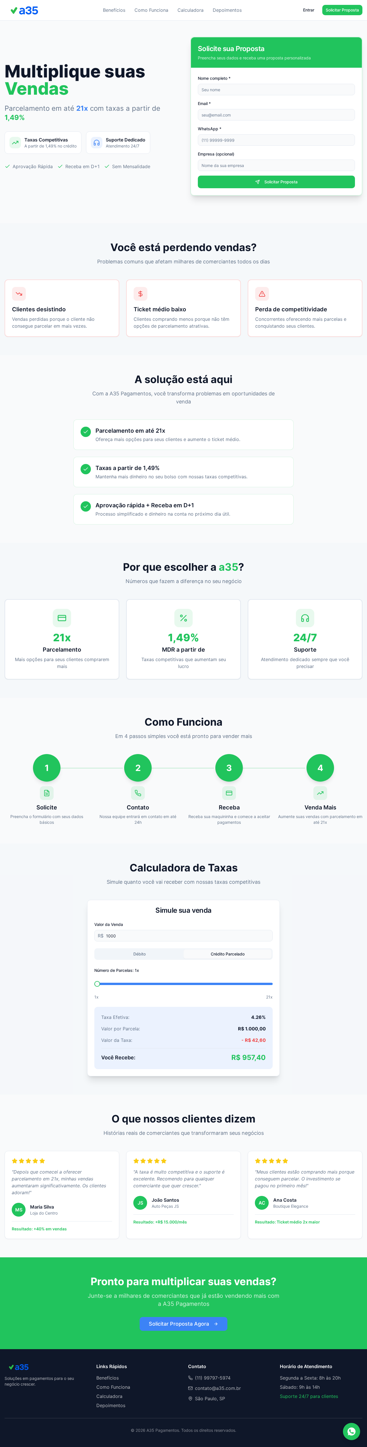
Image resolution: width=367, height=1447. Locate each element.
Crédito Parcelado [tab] (228, 953)
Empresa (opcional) (216, 154)
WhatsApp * (209, 128)
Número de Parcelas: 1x (116, 970)
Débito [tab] (139, 953)
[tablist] (183, 954)
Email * (204, 103)
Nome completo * (214, 78)
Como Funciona (151, 10)
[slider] (97, 984)
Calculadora (190, 10)
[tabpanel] (183, 1018)
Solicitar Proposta (342, 9)
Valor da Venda (108, 924)
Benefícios (114, 10)
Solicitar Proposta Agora (179, 1324)
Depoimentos (227, 10)
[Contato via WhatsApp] (351, 1431)
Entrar (308, 9)
